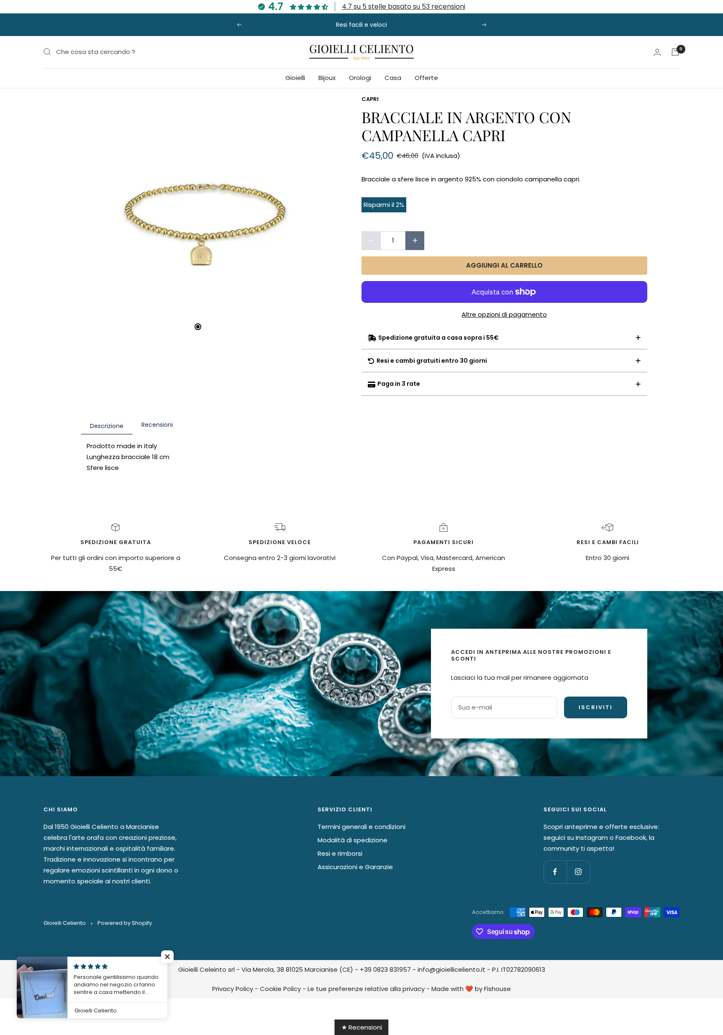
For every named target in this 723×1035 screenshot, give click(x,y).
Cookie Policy (280, 988)
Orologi (360, 77)
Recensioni (157, 425)
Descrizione (106, 426)
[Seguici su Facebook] (555, 871)
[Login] (657, 52)
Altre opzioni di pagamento (504, 314)
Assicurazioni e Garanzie (355, 866)
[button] (167, 956)
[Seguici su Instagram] (578, 871)
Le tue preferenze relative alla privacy (366, 988)
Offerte (426, 77)
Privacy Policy (232, 988)
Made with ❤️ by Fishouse (471, 988)
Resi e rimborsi (340, 853)
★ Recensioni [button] (361, 1027)
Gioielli (295, 77)
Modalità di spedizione (352, 840)
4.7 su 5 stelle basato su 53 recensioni (403, 6)
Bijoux (327, 77)
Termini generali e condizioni (361, 826)
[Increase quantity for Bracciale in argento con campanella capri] (414, 240)
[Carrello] (675, 52)
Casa (393, 77)
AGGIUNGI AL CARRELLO (504, 265)
